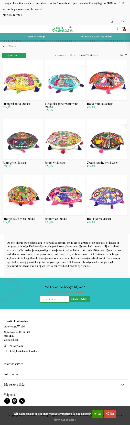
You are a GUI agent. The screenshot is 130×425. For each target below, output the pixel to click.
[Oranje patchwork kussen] (23, 195)
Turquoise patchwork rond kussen (61, 105)
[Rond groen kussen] (23, 139)
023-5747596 (14, 15)
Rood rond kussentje (100, 104)
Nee (112, 413)
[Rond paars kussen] (107, 195)
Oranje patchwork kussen (19, 219)
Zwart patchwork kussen (102, 163)
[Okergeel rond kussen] (23, 80)
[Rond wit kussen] (65, 139)
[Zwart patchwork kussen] (107, 139)
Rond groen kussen (15, 163)
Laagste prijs (87, 55)
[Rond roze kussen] (65, 195)
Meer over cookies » (65, 419)
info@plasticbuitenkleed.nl (23, 351)
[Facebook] (7, 401)
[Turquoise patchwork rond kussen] (65, 80)
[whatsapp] (22, 401)
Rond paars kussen (99, 219)
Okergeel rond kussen (16, 104)
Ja (99, 413)
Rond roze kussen (56, 219)
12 (71, 55)
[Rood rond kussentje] (107, 80)
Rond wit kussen (55, 163)
